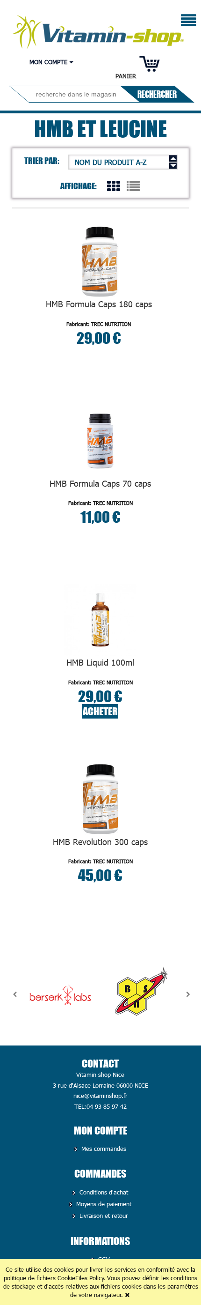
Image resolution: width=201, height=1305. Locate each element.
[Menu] (188, 22)
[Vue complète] (133, 185)
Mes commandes (102, 1148)
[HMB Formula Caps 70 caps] (100, 441)
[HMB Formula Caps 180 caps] (98, 261)
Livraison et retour (103, 1215)
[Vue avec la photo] (113, 185)
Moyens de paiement (102, 1204)
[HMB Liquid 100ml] (100, 620)
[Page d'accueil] (99, 29)
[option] (60, 994)
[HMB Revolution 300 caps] (100, 799)
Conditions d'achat (103, 1192)
